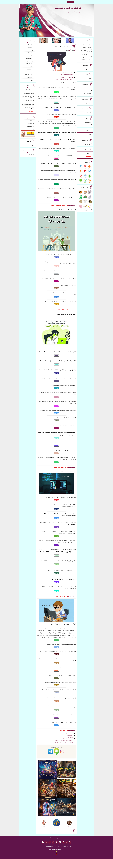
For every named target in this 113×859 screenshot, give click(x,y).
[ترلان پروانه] (56, 41)
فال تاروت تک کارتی (30, 53)
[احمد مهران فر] (70, 41)
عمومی (68, 831)
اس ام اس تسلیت (70, 735)
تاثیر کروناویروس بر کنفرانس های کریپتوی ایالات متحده (28, 97)
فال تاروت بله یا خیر (30, 77)
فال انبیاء (89, 78)
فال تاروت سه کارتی (30, 55)
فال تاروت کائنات (30, 50)
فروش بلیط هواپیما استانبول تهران (28, 104)
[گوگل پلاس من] (49, 842)
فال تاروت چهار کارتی (30, 58)
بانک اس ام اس (70, 2)
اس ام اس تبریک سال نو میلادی (68, 734)
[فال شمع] (47, 788)
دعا (90, 125)
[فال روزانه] (47, 770)
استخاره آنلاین (63, 2)
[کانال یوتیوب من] (46, 842)
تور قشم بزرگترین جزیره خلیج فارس (28, 101)
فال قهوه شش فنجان (87, 93)
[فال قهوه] (66, 788)
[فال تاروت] (66, 770)
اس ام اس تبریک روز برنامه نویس (68, 8)
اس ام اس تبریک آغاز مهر (86, 47)
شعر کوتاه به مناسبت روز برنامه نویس (66, 74)
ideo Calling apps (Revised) (29, 94)
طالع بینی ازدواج (88, 113)
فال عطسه (32, 145)
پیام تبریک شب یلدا (30, 129)
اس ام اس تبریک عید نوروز (86, 54)
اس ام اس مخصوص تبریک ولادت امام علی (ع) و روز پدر (64, 740)
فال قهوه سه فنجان (87, 91)
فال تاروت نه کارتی (30, 66)
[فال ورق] (47, 807)
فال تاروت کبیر (31, 47)
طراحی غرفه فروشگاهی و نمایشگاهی (29, 107)
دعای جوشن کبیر (88, 122)
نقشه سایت (51, 849)
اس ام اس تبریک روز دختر (86, 59)
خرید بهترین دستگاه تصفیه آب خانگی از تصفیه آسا (28, 90)
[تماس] (56, 842)
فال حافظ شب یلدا (30, 126)
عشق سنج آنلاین (88, 144)
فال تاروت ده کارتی (30, 69)
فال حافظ (87, 2)
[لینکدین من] (43, 842)
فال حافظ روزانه (31, 123)
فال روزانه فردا (31, 154)
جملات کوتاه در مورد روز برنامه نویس (66, 76)
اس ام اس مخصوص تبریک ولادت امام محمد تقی (86, 50)
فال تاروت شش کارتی (30, 64)
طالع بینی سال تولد (87, 210)
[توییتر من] (53, 842)
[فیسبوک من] (63, 842)
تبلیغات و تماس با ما (55, 2)
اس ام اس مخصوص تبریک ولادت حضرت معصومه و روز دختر (63, 739)
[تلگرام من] (66, 842)
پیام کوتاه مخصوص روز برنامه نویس (67, 77)
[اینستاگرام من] (60, 842)
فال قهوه (89, 88)
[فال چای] (66, 807)
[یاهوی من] (70, 842)
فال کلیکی (89, 134)
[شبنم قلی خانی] (43, 41)
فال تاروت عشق (31, 72)
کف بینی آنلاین (88, 103)
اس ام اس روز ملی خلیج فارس (86, 57)
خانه (92, 2)
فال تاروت (82, 2)
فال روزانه (77, 2)
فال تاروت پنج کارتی (30, 61)
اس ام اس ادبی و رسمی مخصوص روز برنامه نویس (64, 79)
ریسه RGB (89, 153)
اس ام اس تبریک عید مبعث (86, 44)
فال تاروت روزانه (31, 44)
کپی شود (56, 92)
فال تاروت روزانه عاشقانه (29, 74)
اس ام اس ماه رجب (70, 737)
